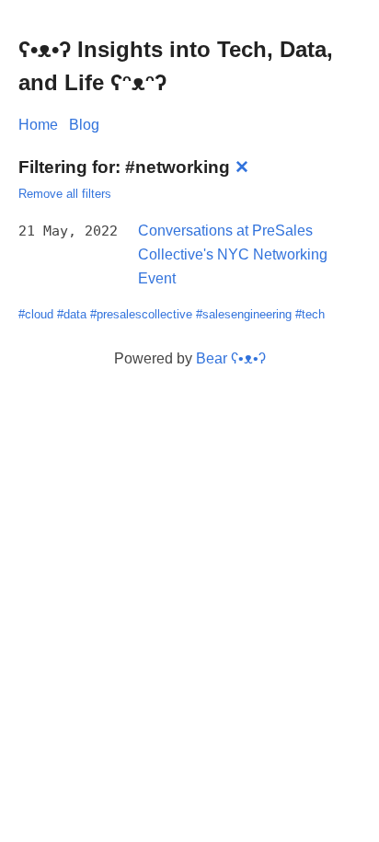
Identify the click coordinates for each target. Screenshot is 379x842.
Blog (84, 125)
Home (38, 125)
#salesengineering (244, 314)
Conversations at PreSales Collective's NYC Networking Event (232, 254)
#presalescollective (141, 314)
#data (71, 314)
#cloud (35, 314)
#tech (310, 314)
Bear (231, 358)
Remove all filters (64, 194)
